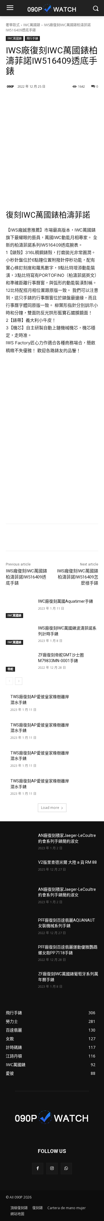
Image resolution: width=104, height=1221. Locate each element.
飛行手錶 (32, 38)
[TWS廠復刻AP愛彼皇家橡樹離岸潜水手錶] (84, 703)
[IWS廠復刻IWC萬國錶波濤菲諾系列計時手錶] (20, 635)
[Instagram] (51, 1168)
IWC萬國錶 (31, 24)
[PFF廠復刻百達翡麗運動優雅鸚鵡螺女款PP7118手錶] (20, 954)
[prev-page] (9, 681)
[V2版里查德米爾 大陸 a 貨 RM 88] (20, 869)
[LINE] (30, 101)
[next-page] (18, 681)
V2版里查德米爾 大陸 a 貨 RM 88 (67, 862)
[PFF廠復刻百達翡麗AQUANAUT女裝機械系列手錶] (20, 927)
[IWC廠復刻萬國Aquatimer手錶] (20, 608)
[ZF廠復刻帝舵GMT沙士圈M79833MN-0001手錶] (20, 662)
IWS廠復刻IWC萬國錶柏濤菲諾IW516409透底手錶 (26, 577)
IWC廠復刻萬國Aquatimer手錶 (65, 601)
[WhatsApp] (66, 1168)
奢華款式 (13, 24)
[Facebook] (43, 101)
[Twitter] (56, 101)
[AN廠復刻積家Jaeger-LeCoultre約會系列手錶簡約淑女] (20, 842)
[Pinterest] (69, 101)
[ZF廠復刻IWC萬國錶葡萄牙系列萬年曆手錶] (20, 981)
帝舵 (10, 669)
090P (10, 86)
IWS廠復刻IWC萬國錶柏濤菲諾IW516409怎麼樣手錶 (77, 577)
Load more (50, 807)
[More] (83, 101)
